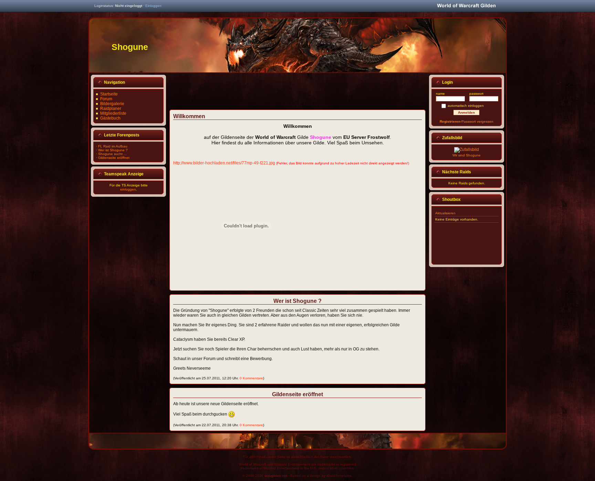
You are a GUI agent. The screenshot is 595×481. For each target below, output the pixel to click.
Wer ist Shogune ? (113, 150)
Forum (106, 98)
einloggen (128, 189)
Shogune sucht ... (112, 154)
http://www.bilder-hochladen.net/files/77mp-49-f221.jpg (224, 163)
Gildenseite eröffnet (113, 158)
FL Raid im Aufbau (112, 146)
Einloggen (153, 6)
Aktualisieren (445, 213)
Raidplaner (110, 108)
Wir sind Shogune (466, 155)
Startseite (109, 94)
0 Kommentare (251, 378)
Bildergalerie (112, 103)
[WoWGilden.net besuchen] (466, 6)
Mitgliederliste (113, 113)
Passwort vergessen (477, 121)
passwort (476, 93)
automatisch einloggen (466, 106)
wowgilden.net (275, 476)
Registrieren (450, 121)
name (440, 93)
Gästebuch (110, 118)
